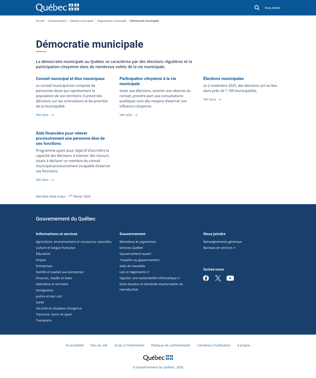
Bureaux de (217, 248)
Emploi (41, 260)
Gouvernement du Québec (66, 218)
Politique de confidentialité (170, 345)
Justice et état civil (49, 296)
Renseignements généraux (222, 242)
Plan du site (99, 345)
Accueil (40, 21)
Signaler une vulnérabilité (148, 278)
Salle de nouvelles (133, 266)
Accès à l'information (129, 345)
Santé (40, 302)
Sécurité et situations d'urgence (59, 308)
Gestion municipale (81, 21)
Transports (44, 320)
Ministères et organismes (138, 242)
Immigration (45, 290)
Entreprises (44, 266)
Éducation (43, 254)
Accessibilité (75, 345)
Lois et (133, 272)
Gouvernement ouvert (135, 254)
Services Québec (131, 248)
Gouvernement (57, 21)
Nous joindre (272, 7)
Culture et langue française (55, 248)
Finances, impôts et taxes (54, 278)
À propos (243, 345)
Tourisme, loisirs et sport (54, 314)
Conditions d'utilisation (213, 345)
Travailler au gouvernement (140, 260)
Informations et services (56, 233)
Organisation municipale (111, 21)
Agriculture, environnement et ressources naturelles (74, 242)
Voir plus (42, 115)
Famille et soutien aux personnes (60, 272)
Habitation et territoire (52, 284)
